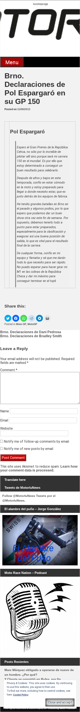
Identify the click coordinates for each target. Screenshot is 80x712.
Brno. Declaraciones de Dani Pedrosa (30, 332)
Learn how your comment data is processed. (38, 468)
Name (4, 411)
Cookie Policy (20, 694)
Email (4, 420)
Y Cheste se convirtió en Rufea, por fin (32, 679)
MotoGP (32, 324)
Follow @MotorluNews (18, 496)
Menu (12, 62)
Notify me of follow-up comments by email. (37, 441)
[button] (7, 318)
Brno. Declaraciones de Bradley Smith (31, 336)
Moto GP (21, 324)
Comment (8, 370)
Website (6, 428)
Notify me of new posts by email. (29, 449)
